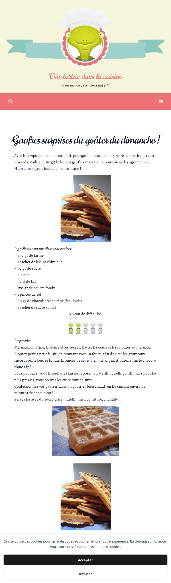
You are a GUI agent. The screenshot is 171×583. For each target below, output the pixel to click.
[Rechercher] (10, 101)
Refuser (85, 573)
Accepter (85, 560)
